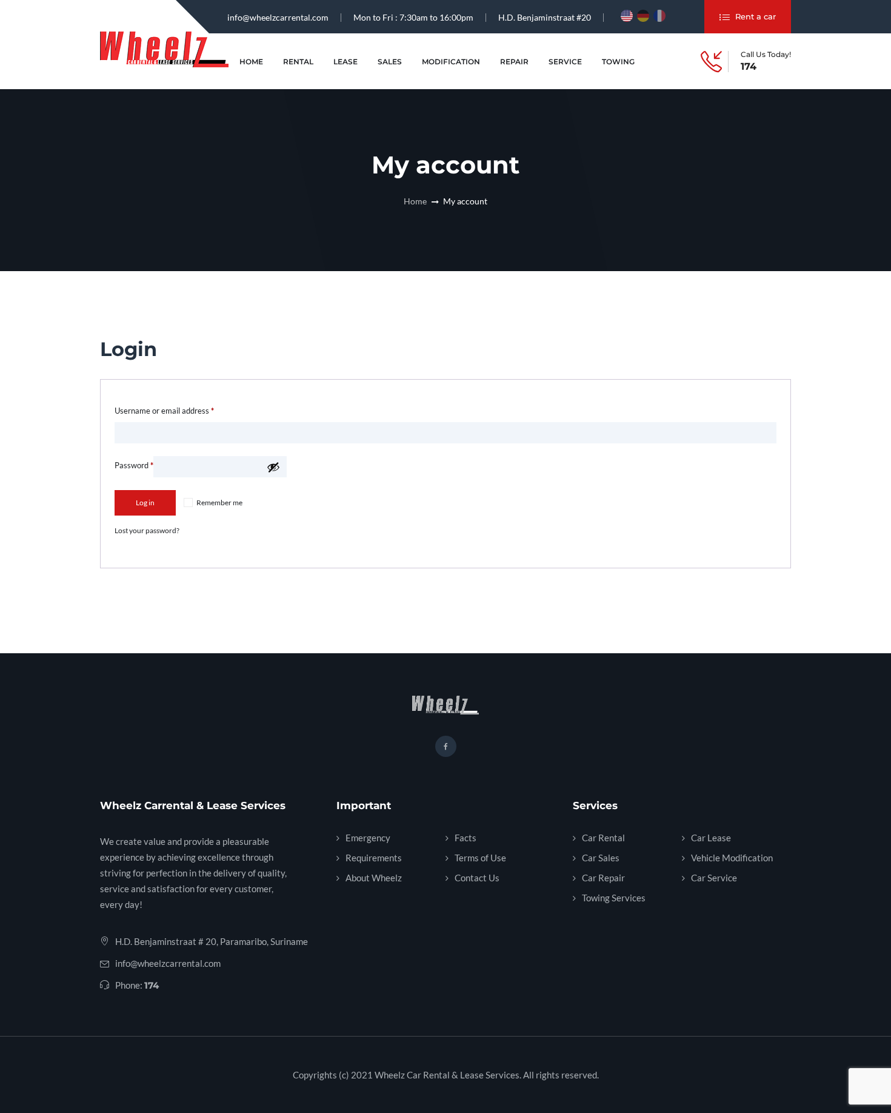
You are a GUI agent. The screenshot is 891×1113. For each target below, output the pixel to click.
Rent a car (755, 16)
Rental (298, 61)
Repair (514, 61)
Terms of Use (480, 857)
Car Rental (603, 837)
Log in (145, 502)
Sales (390, 61)
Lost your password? (147, 530)
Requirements (373, 857)
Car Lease (711, 837)
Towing (618, 61)
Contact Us (477, 877)
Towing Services (614, 897)
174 (748, 67)
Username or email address (164, 410)
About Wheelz (373, 877)
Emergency (367, 837)
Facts (465, 837)
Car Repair (603, 877)
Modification (451, 61)
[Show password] (273, 467)
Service (565, 61)
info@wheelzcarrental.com (278, 17)
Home (251, 61)
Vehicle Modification (732, 857)
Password (134, 465)
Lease (345, 61)
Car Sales (600, 857)
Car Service (714, 877)
